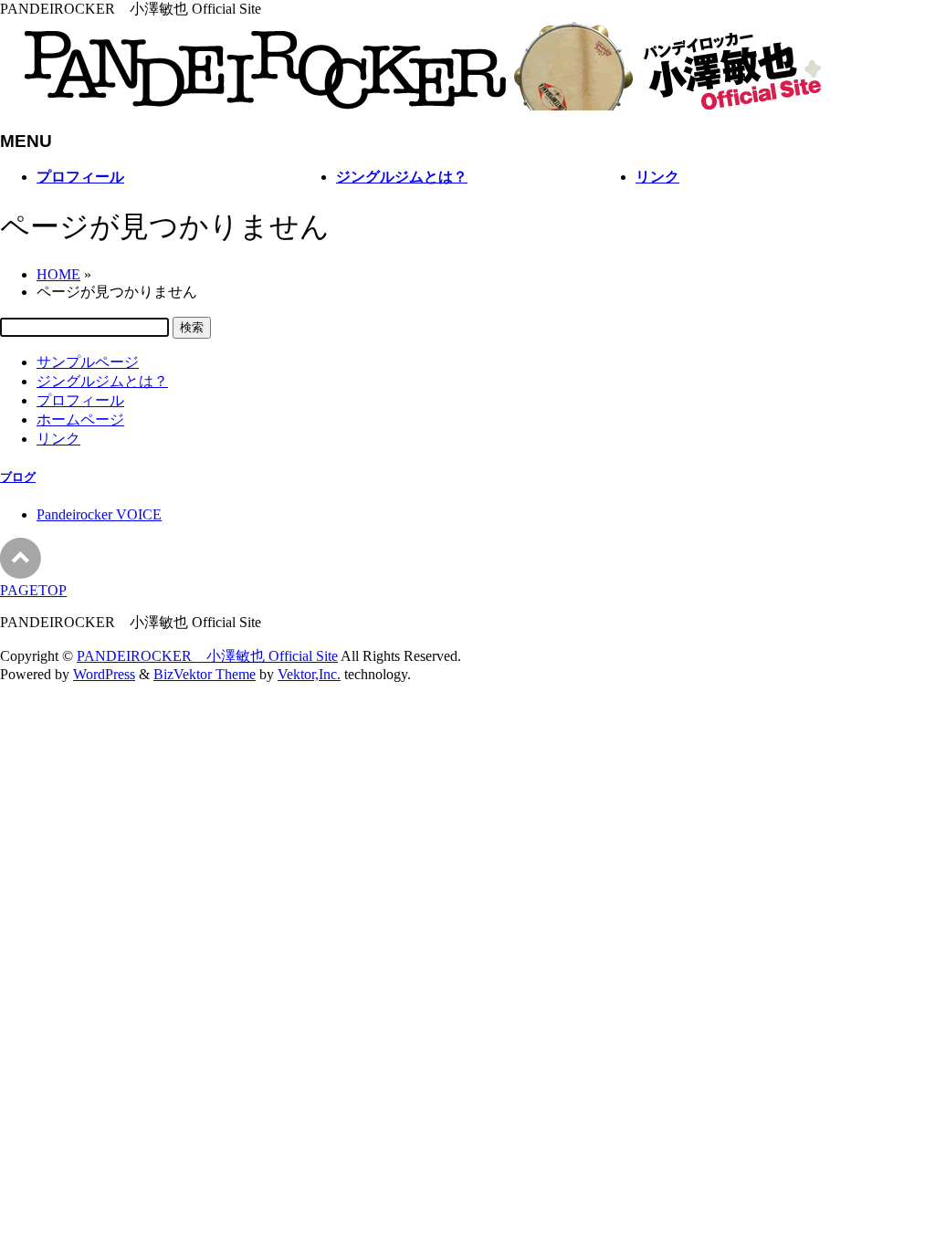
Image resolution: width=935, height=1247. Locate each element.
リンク (58, 438)
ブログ (18, 477)
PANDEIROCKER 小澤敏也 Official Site (207, 656)
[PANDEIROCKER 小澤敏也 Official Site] (411, 105)
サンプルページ (88, 362)
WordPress (104, 674)
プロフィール (80, 400)
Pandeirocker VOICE (99, 514)
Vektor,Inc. (309, 674)
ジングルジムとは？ (102, 381)
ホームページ (80, 419)
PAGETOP (33, 590)
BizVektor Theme (204, 674)
